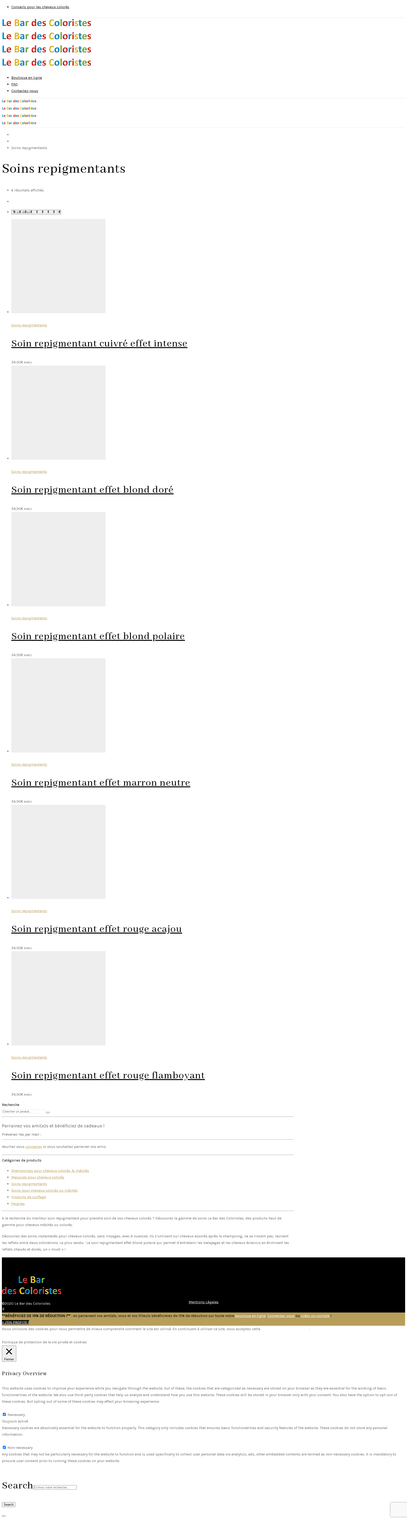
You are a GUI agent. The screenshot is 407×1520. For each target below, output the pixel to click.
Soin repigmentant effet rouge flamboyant (108, 1075)
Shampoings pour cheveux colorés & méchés (50, 1170)
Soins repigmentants (29, 325)
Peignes (18, 1203)
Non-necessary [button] (14, 1441)
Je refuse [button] (27, 1335)
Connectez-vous (281, 1315)
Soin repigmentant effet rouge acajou (96, 929)
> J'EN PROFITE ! (15, 1322)
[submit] (48, 1112)
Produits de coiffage (28, 1197)
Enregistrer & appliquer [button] (22, 1467)
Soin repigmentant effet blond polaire (98, 636)
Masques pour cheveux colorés (37, 1177)
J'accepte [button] (9, 1335)
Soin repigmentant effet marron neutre (100, 783)
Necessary (16, 1414)
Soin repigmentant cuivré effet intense (99, 343)
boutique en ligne (250, 1315)
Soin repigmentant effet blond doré (92, 490)
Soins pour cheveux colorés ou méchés (44, 1190)
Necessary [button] (10, 1408)
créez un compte (315, 1315)
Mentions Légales (204, 1302)
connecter (33, 1146)
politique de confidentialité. (285, 1329)
